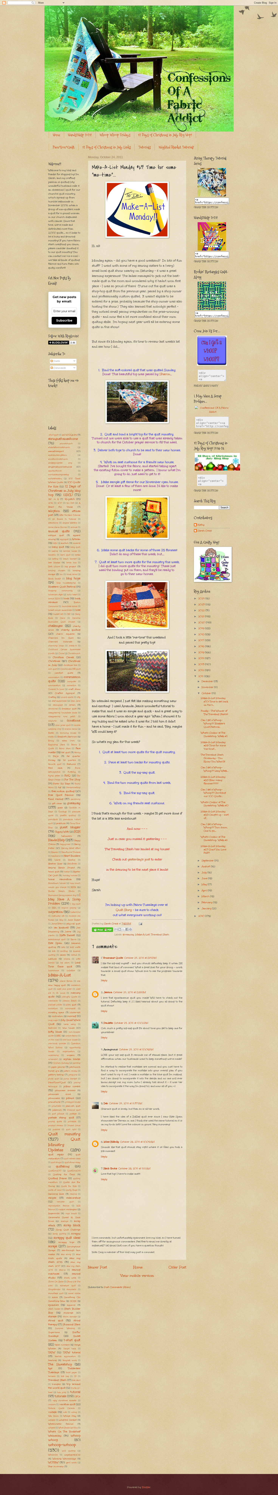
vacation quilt (67, 1404)
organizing (53, 1055)
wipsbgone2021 (72, 1454)
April (205, 890)
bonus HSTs (54, 598)
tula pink (61, 1392)
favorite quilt (54, 764)
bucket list (58, 614)
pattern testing (56, 1074)
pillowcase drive (59, 1094)
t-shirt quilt (72, 1340)
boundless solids (69, 606)
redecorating (73, 1198)
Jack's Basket (74, 920)
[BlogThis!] (120, 929)
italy (61, 920)
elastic (51, 736)
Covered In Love (56, 689)
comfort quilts (64, 672)
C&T (69, 614)
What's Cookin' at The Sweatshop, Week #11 (214, 734)
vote (65, 1412)
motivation (57, 1016)
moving (71, 1016)
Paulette (108, 1023)
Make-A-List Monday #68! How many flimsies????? (213, 780)
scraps (52, 1246)
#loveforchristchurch (58, 459)
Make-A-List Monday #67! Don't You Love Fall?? (213, 849)
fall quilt (65, 752)
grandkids (53, 819)
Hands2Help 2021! (80, 135)
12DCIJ (68, 495)
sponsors (53, 1305)
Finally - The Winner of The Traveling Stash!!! (214, 712)
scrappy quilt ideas (67, 1238)
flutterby (72, 772)
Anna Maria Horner (57, 527)
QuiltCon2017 (54, 1170)
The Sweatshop (60, 1364)
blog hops (73, 578)
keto (63, 947)
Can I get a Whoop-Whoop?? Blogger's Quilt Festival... (213, 723)
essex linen (68, 740)
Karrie (73, 939)
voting (74, 1412)
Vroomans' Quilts (113, 958)
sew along (66, 1254)
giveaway (128, 934)
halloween (66, 835)
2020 (202, 622)
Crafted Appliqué (65, 693)
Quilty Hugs (71, 1190)
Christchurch (74, 653)
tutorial (75, 1392)
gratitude (61, 823)
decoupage (58, 705)
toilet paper (71, 1372)
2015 (201, 652)
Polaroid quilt (73, 1110)
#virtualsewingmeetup (58, 474)
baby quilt (58, 547)
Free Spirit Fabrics (61, 795)
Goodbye (62, 811)
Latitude (52, 958)
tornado (52, 1376)
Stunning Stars (71, 1324)
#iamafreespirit (56, 451)
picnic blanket (70, 1078)
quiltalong (62, 1166)
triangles (56, 1384)
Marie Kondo (66, 981)
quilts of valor (55, 1190)
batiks (77, 555)
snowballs (71, 1289)
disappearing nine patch (61, 716)
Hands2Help (56, 840)
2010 (201, 916)
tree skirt (76, 1380)
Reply (104, 980)
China (61, 653)
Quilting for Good (64, 1174)
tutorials (60, 1396)
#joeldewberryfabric (57, 455)
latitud (74, 955)
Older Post (177, 1267)
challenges (55, 626)
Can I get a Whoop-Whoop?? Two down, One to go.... (214, 828)
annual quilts (59, 531)
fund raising (55, 799)
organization (69, 1051)
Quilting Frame (57, 1178)
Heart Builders (72, 856)
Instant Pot (75, 912)
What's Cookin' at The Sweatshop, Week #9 (214, 838)
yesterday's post (139, 859)
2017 (59, 503)
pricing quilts (55, 1121)
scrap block (72, 1225)
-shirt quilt (53, 435)
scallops (64, 1221)
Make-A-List (142, 934)
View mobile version (137, 1275)
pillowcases (54, 1098)
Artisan (76, 539)
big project (70, 566)
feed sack (55, 767)
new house (68, 1027)
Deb (106, 1103)
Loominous (53, 970)
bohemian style (55, 594)
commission (54, 677)
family (77, 752)
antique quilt (56, 535)
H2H (77, 832)
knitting (64, 951)
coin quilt (52, 669)
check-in (73, 645)
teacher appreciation (65, 1356)
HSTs (73, 887)
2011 (201, 676)
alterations (53, 523)
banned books (70, 551)
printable (72, 1121)
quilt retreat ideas (72, 1158)
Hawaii (54, 852)
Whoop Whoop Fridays (114, 135)
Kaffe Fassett (67, 935)
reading (73, 1194)
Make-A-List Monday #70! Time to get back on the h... (214, 701)
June (205, 878)
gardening (75, 799)
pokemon (57, 1109)
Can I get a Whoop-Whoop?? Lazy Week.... (214, 769)
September (208, 860)
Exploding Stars (56, 744)
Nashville (52, 1028)
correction (71, 685)
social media (74, 1293)
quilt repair (56, 1154)
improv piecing (68, 908)
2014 (201, 658)
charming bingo (56, 645)
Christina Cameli (63, 657)
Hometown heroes (57, 883)
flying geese (54, 775)
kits (53, 951)
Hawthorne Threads (70, 852)
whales (51, 1427)
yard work (71, 1462)
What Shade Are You (68, 1427)
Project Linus (74, 1125)
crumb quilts (67, 697)
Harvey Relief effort (71, 848)
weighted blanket (68, 1419)
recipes (52, 1198)
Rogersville (54, 1213)
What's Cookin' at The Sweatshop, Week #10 (215, 804)
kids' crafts (75, 947)
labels (63, 954)
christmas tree (70, 665)
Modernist (75, 1012)
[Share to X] (123, 929)
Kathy (201, 525)
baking (55, 551)
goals (60, 807)
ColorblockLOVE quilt (70, 669)
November (208, 687)
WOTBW (53, 1462)
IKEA (54, 908)
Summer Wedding (65, 1328)
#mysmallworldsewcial (60, 466)
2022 (201, 610)
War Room (53, 1416)
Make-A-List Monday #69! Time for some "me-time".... (213, 746)
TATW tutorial (71, 1352)
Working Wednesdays (64, 1458)
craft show (74, 689)
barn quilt (65, 555)
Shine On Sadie (55, 1281)
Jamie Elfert (57, 923)
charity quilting (70, 630)
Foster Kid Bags (61, 783)
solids (55, 1297)
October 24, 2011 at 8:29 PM (129, 992)
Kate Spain (55, 943)
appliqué (64, 539)
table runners (62, 1344)
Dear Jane (75, 701)
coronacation (54, 685)
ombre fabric (71, 1036)
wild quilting (68, 1451)
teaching (52, 1360)
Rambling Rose (56, 1193)
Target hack (70, 1348)
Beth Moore (54, 566)
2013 (201, 664)
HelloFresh (72, 863)
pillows (70, 1098)
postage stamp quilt (61, 1117)
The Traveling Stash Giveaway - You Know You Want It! (213, 758)
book (66, 598)
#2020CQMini (69, 434)
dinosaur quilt (69, 708)
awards (76, 543)
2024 (201, 598)
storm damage (70, 1316)
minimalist (70, 1008)
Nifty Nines (55, 1032)
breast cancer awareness (60, 610)
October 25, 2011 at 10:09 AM (137, 1142)
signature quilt (68, 1285)
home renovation (60, 879)
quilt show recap (72, 1162)
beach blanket (70, 559)
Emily (51, 740)
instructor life (57, 916)
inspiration (55, 912)
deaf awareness (59, 701)
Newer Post (97, 1267)
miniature (52, 1008)
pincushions (54, 1101)
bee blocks (54, 562)
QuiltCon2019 (73, 1170)
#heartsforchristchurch (59, 447)
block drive (72, 574)
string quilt (55, 1320)
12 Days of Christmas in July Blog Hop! (165, 135)
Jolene (68, 931)
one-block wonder (57, 1043)
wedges (51, 1420)
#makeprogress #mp (60, 463)
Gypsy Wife (62, 832)
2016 (50, 503)
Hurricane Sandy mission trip (62, 895)
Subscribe (64, 320)
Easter (51, 733)
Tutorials (144, 147)
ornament (52, 1059)
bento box (71, 562)
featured (71, 764)
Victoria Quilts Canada (61, 1408)
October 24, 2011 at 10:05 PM (136, 1049)
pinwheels (56, 1106)
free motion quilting (63, 791)
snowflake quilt (55, 1293)
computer (71, 681)
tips (50, 1368)
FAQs (56, 756)
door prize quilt (62, 725)
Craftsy (52, 697)
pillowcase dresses (65, 1090)
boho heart (72, 594)
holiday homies (70, 875)
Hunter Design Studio (61, 891)
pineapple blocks (72, 1102)
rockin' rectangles (67, 1209)
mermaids (53, 1001)
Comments (59, 368)
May (205, 884)
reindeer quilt (65, 1202)
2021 (201, 616)
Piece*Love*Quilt (64, 147)
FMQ (67, 775)
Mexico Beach (70, 1001)
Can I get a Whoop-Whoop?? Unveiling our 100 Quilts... (213, 793)
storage (52, 1316)
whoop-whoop (62, 1444)
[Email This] (116, 929)
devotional (53, 708)
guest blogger (70, 827)
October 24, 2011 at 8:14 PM (140, 958)
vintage (52, 1412)
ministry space (56, 1012)
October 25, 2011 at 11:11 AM (134, 1168)
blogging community (60, 590)
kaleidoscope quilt (56, 939)
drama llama (71, 729)
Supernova (54, 1332)
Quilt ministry (64, 1134)
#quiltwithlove (54, 471)
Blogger (146, 1487)
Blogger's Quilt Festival (61, 586)
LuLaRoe (71, 970)
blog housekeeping (66, 583)
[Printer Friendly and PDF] (102, 930)
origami (71, 1055)
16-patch (70, 499)
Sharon (164, 374)
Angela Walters (70, 523)
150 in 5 (53, 499)
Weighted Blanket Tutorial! (176, 147)
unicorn (52, 1404)
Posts (56, 361)
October (207, 693)
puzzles (56, 1129)
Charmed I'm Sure (61, 637)
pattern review (70, 1071)
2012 (201, 670)
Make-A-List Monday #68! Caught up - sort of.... (215, 815)
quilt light (71, 1129)
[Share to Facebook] (127, 929)
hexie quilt (53, 871)
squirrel (71, 1304)
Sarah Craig (205, 530)
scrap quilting (59, 1233)
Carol (62, 618)
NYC (59, 1035)
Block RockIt (54, 578)
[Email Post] (139, 923)
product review (55, 1125)
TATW (51, 1352)
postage (73, 1113)
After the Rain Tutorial (69, 515)
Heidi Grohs (110, 1168)
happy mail (65, 844)
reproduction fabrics (58, 1205)
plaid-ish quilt (73, 1105)
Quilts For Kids (69, 1186)
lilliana (67, 959)
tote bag (65, 1376)
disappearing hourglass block (62, 712)
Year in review (56, 1466)
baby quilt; (75, 547)
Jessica (108, 992)
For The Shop (72, 779)
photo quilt (53, 1078)
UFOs (77, 1396)
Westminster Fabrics (60, 1423)
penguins (72, 1075)
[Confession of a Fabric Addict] (212, 195)
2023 (201, 604)
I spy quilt (75, 904)
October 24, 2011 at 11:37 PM (125, 1103)
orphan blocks (71, 1059)
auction (64, 543)
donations (73, 720)
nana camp (70, 1024)
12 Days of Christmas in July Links (106, 147)
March (206, 896)
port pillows (58, 1113)
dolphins (52, 721)
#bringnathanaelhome (63, 439)
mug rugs (53, 1020)
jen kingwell (61, 927)
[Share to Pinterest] (130, 929)
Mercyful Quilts (69, 997)
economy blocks (68, 733)
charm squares (65, 633)
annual (74, 527)
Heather (71, 860)
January (207, 908)
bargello (52, 555)
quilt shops (56, 1162)
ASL (55, 543)
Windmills (53, 1455)
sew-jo (62, 1270)
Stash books (54, 1309)
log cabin (65, 962)
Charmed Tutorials (60, 641)
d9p (78, 697)
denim (72, 704)
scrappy (75, 1233)
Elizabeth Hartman (67, 736)
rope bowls (71, 1213)
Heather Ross (55, 863)
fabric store (65, 748)
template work (70, 1360)
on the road (53, 1039)
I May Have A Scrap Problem (64, 899)
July (204, 872)
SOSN (73, 1301)
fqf (59, 787)
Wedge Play (69, 1415)
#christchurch (66, 443)
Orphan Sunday (61, 1063)
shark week (70, 1278)
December (208, 681)
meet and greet (64, 989)
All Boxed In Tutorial (64, 519)
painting (76, 1063)
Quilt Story (124, 910)
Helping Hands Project (61, 867)
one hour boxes (70, 1039)
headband (55, 856)
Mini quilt (71, 1004)
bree (77, 610)
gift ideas (57, 803)
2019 (201, 628)
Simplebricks (54, 1289)
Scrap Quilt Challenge (68, 1229)
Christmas (54, 661)
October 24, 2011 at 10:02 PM (131, 1023)
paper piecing (58, 1066)
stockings (68, 1312)
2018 (201, 634)
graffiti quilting (68, 815)
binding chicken (56, 570)
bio (61, 574)
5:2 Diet (70, 503)
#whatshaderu (55, 478)
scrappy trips (66, 1242)
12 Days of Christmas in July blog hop (64, 490)
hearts (57, 860)
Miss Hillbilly (111, 1142)
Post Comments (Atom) (117, 1287)
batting (55, 559)
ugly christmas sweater (65, 1400)
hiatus (67, 871)
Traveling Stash (160, 934)
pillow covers (72, 1086)
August (206, 866)
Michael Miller (55, 1004)
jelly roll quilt (73, 923)
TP (75, 1376)
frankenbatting (73, 787)
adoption (54, 511)
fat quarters (69, 760)
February (207, 902)
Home (56, 135)
